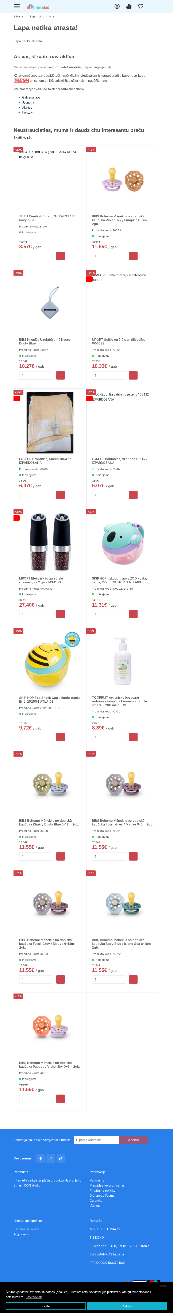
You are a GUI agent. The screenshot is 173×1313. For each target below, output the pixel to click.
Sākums (19, 16)
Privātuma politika (103, 1190)
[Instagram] (50, 1158)
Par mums (97, 1180)
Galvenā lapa (31, 97)
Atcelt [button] (164, 1285)
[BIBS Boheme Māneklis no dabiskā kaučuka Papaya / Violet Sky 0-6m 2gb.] (50, 1027)
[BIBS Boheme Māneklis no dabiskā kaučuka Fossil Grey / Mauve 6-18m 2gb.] (50, 904)
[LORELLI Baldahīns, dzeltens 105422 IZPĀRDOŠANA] (123, 423)
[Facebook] (40, 1158)
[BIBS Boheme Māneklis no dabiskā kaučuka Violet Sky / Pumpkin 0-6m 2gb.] (123, 180)
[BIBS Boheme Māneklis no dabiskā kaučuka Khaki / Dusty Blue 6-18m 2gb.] (50, 784)
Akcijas (27, 107)
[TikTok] (61, 1158)
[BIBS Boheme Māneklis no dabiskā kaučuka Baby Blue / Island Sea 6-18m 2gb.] (123, 904)
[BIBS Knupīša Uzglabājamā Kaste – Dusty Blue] (50, 303)
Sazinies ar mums (26, 1229)
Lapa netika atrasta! (42, 16)
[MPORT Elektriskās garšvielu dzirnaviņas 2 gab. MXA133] (50, 542)
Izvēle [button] (46, 1306)
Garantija (96, 1201)
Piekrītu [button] (127, 1306)
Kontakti (28, 112)
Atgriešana (21, 1234)
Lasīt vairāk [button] (34, 1297)
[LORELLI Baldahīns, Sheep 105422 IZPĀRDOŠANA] (50, 423)
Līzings (95, 1206)
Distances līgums (102, 1195)
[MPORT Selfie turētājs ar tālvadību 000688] (123, 303)
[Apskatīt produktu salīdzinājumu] (130, 6)
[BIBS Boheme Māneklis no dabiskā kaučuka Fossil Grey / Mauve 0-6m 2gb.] (123, 784)
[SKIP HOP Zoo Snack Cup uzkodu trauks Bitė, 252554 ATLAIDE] (50, 662)
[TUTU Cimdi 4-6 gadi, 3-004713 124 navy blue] (50, 180)
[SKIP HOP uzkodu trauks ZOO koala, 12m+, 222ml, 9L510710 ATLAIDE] (123, 542)
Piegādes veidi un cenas (107, 1185)
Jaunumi (28, 102)
